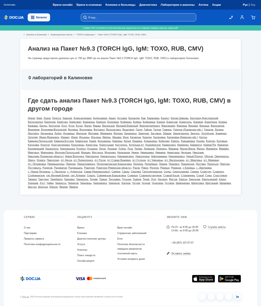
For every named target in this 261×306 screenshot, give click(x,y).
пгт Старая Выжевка (119, 160)
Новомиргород (125, 156)
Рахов (136, 167)
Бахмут (165, 118)
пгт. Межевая (211, 160)
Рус (245, 4)
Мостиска (97, 152)
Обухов (208, 156)
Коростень (92, 144)
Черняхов (114, 183)
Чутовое (169, 183)
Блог (120, 238)
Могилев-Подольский (67, 152)
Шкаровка (225, 183)
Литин (102, 148)
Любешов (149, 148)
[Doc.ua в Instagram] (211, 296)
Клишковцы (150, 141)
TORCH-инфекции (83, 34)
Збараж (167, 133)
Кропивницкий (36, 148)
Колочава (33, 144)
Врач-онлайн (124, 227)
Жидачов (81, 133)
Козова (200, 141)
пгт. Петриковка (37, 164)
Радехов (48, 167)
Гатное (157, 129)
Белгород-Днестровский (204, 118)
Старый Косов (171, 175)
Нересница (173, 152)
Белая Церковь (180, 118)
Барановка (153, 118)
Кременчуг (196, 144)
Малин (200, 148)
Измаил (65, 137)
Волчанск (99, 129)
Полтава (201, 164)
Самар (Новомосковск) (97, 171)
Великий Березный (127, 125)
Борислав (172, 122)
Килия (127, 141)
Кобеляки (164, 141)
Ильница (96, 137)
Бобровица (149, 122)
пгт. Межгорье (194, 160)
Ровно (144, 167)
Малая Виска (187, 148)
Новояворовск (177, 156)
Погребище (151, 164)
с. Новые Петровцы (39, 171)
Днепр (31, 118)
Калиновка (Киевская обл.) (182, 137)
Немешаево (147, 152)
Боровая (198, 122)
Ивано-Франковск (49, 137)
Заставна (156, 133)
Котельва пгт (136, 144)
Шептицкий (211, 183)
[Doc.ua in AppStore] (203, 279)
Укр (252, 4)
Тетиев (94, 179)
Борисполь (185, 122)
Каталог (41, 17)
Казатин (147, 137)
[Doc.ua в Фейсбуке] (202, 296)
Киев (39, 118)
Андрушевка (100, 118)
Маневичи (211, 148)
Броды (43, 125)
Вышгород (128, 129)
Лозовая (112, 148)
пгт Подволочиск (83, 160)
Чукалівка (157, 183)
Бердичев (50, 122)
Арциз (112, 118)
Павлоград (53, 160)
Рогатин (154, 167)
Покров (163, 164)
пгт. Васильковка (174, 160)
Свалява (136, 171)
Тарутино (43, 179)
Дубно (58, 133)
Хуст (42, 183)
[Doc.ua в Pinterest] (237, 296)
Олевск (41, 160)
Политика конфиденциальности (42, 244)
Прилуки (225, 164)
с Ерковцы (189, 167)
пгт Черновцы (155, 160)
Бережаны (89, 122)
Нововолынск (108, 156)
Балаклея (134, 118)
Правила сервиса (34, 238)
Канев (92, 141)
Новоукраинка (159, 156)
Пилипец (138, 164)
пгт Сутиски (139, 160)
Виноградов (217, 125)
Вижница (182, 125)
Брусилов (54, 125)
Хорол (222, 179)
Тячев (146, 179)
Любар (138, 148)
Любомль (161, 148)
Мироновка (47, 152)
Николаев (198, 152)
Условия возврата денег (131, 258)
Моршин (85, 152)
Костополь (121, 144)
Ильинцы (84, 137)
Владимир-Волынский (53, 129)
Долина (219, 129)
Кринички (222, 144)
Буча (71, 125)
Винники (193, 125)
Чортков (125, 183)
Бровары (33, 125)
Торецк (103, 179)
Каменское (81, 141)
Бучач (79, 125)
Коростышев (106, 144)
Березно (101, 122)
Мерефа (224, 148)
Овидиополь (222, 156)
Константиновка (60, 144)
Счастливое (220, 175)
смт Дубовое (78, 175)
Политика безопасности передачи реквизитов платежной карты (131, 249)
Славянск (218, 171)
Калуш (203, 137)
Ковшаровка (188, 141)
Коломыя (222, 141)
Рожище (165, 167)
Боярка (223, 122)
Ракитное (89, 167)
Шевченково (183, 183)
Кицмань (137, 141)
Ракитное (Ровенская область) (113, 167)
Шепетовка (197, 183)
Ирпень (106, 137)
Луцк (130, 148)
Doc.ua (25, 296)
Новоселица (142, 156)
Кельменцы (104, 141)
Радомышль (75, 167)
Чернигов (73, 183)
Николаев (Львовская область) (45, 156)
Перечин (71, 164)
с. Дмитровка (204, 167)
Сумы (208, 175)
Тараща (32, 179)
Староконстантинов (150, 175)
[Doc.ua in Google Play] (229, 279)
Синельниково (181, 171)
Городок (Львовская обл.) (188, 129)
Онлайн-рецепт (86, 260)
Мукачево (110, 152)
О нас (27, 227)
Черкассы (60, 183)
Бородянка (211, 122)
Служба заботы (217, 227)
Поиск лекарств (86, 255)
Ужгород (162, 179)
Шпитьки (43, 186)
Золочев (33, 137)
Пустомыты (34, 167)
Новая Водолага (74, 156)
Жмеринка (106, 133)
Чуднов (146, 183)
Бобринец (125, 122)
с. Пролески (59, 171)
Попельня (212, 164)
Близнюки (113, 122)
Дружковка (47, 133)
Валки (88, 125)
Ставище (132, 175)
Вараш (97, 125)
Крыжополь (52, 148)
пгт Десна (66, 160)
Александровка (82, 118)
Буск (64, 125)
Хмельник (194, 179)
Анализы (82, 249)
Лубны (122, 148)
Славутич (205, 171)
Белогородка (35, 122)
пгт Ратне (100, 160)
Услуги (81, 244)
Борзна (161, 122)
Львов (47, 118)
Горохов (208, 129)
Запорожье (130, 133)
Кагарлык (135, 137)
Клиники (82, 233)
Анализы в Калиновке (35, 34)
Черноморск (100, 183)
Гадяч (139, 129)
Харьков (67, 118)
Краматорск (169, 144)
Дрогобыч (33, 133)
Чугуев (136, 183)
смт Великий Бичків (57, 175)
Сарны (125, 171)
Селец (167, 171)
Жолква (117, 133)
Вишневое (34, 129)
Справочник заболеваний (131, 233)
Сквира (194, 171)
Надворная (123, 152)
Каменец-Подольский (40, 141)
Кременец (183, 144)
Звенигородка (181, 133)
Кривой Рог (209, 144)
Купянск (81, 148)
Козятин (210, 141)
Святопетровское (152, 171)
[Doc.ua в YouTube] (228, 296)
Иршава (116, 137)
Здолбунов (207, 133)
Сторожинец (188, 175)
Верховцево (168, 125)
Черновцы (86, 183)
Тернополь (82, 179)
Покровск (174, 164)
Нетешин (186, 152)
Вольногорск (113, 129)
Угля (153, 179)
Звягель (195, 133)
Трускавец (114, 179)
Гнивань (167, 129)
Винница (204, 125)
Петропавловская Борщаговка (114, 164)
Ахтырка (122, 118)
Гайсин (148, 129)
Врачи (80, 227)
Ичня (126, 137)
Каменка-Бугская (64, 141)
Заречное (143, 133)
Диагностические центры (91, 238)
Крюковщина (67, 148)
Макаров (173, 148)
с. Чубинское (74, 171)
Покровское (187, 164)
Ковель (175, 141)
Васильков (108, 125)
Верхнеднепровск (149, 125)
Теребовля (56, 179)
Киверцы (117, 141)
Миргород (33, 152)
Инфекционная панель (60, 34)
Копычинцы (77, 144)
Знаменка (220, 133)
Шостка (32, 186)
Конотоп (45, 144)
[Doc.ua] (14, 17)
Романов (176, 167)
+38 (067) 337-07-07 (182, 242)
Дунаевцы (69, 133)
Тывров (137, 179)
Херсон (183, 179)
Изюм (74, 137)
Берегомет (75, 122)
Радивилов (60, 167)
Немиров (160, 152)
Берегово (62, 122)
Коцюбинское (153, 144)
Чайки (50, 183)
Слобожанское (36, 175)
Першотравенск (86, 164)
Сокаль (91, 175)
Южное (53, 186)
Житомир (93, 133)
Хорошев (33, 183)
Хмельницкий (209, 179)
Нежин (135, 152)
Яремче (73, 186)
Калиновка (159, 137)
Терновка (69, 179)
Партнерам (30, 233)
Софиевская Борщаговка (111, 175)
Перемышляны (55, 164)
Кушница (92, 148)
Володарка (85, 129)
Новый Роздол (194, 156)
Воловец (73, 129)
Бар (143, 118)
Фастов (173, 179)
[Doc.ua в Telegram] (219, 296)
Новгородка (92, 156)
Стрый (200, 175)
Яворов (63, 186)
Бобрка (137, 122)
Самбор (116, 171)
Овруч (31, 160)
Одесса (56, 118)
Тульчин (126, 179)
